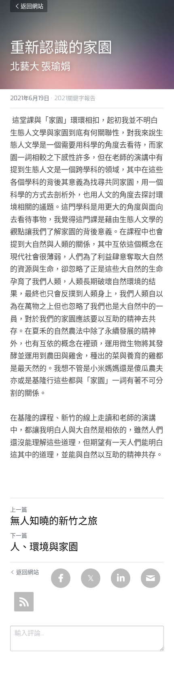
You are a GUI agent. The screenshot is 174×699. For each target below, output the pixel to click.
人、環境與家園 (44, 547)
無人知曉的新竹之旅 (54, 521)
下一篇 (18, 536)
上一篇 (18, 510)
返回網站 (32, 6)
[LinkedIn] (120, 578)
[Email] (150, 578)
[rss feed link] (24, 601)
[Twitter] (90, 578)
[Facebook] (60, 578)
